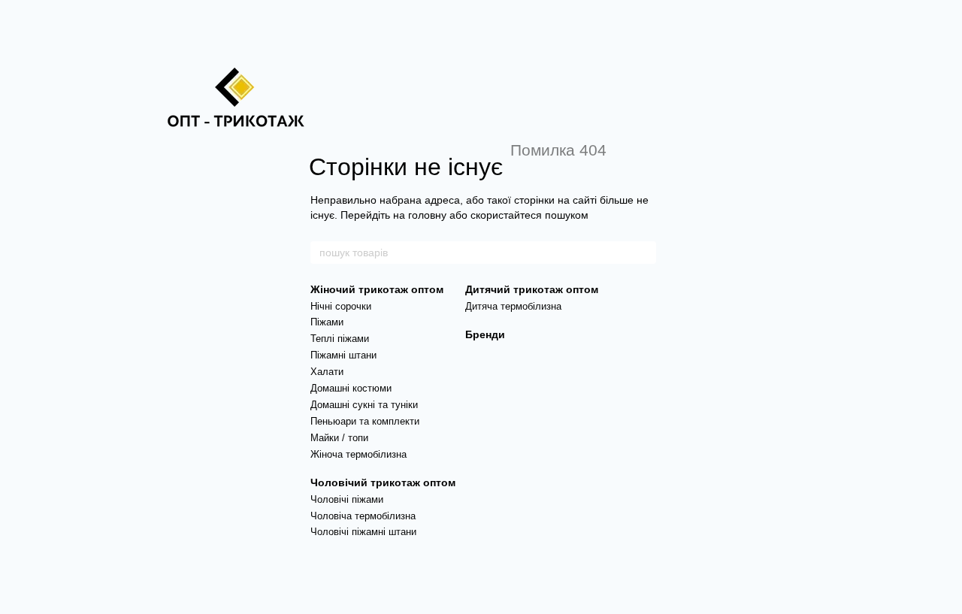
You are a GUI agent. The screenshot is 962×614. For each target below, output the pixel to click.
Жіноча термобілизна (358, 454)
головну (427, 215)
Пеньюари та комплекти (364, 421)
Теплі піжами (339, 338)
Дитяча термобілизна (513, 306)
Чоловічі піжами (346, 499)
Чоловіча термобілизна (363, 516)
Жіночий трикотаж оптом (376, 289)
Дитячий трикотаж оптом (531, 289)
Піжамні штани (343, 355)
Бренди (485, 334)
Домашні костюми (351, 388)
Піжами (326, 322)
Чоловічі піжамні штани (363, 531)
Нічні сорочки (340, 306)
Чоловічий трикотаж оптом (382, 482)
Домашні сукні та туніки (364, 404)
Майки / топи (339, 437)
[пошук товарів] (644, 252)
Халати (326, 371)
